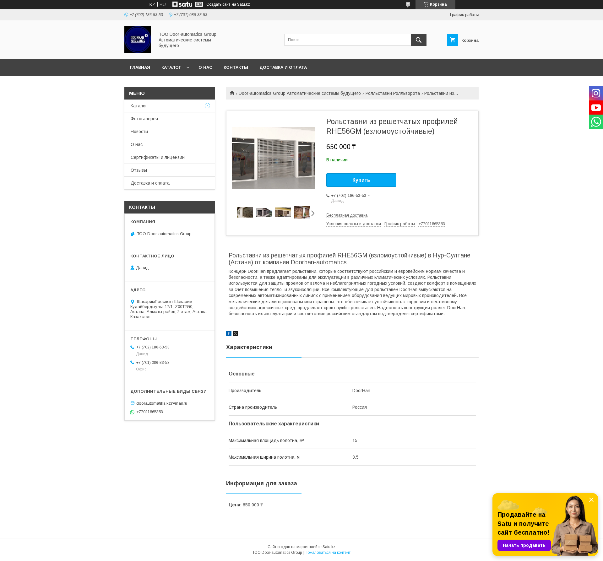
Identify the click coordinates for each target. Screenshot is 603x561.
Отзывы (139, 170)
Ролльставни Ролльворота (393, 93)
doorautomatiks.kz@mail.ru (161, 403)
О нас (205, 67)
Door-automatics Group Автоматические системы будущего (300, 93)
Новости (139, 131)
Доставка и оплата (283, 67)
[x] (235, 334)
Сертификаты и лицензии (158, 157)
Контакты (236, 67)
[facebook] (228, 334)
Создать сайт (218, 4)
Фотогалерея (144, 118)
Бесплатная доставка (346, 215)
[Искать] (418, 40)
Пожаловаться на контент (327, 552)
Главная (140, 67)
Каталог (171, 67)
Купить (361, 180)
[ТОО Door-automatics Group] (137, 51)
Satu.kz (329, 547)
